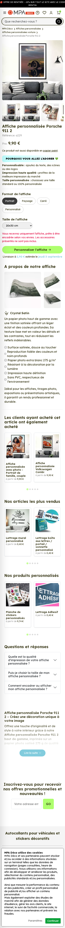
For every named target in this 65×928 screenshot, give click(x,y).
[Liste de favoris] (44, 12)
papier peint (50, 150)
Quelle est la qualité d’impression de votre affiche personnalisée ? (28, 660)
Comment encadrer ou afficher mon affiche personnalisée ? (29, 687)
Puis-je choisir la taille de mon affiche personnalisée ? (28, 674)
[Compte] (51, 12)
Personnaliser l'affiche (30, 250)
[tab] (27, 489)
